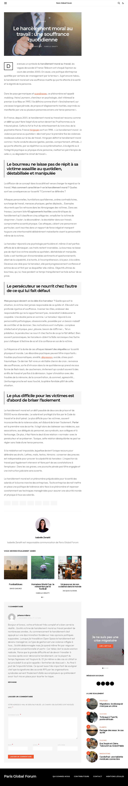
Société (43, 21)
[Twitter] (108, 684)
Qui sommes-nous (61, 776)
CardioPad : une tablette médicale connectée (111, 758)
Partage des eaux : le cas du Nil (112, 731)
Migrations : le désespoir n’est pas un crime (111, 705)
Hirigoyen (34, 129)
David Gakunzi (16, 588)
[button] (123, 3)
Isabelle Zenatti (51, 46)
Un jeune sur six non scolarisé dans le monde (69, 585)
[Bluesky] (112, 684)
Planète (103, 727)
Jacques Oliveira (70, 591)
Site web (61, 745)
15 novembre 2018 (35, 46)
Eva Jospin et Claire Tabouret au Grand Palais (112, 744)
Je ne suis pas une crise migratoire (105, 638)
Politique (104, 701)
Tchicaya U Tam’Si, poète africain (109, 718)
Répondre (12, 682)
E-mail (36, 745)
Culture (103, 714)
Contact (97, 776)
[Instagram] (103, 684)
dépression (46, 357)
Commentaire (14, 715)
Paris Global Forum (64, 3)
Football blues (15, 584)
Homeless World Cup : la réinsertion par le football (42, 586)
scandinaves (40, 93)
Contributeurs (81, 776)
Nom (10, 745)
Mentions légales (115, 776)
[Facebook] (98, 684)
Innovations (105, 754)
